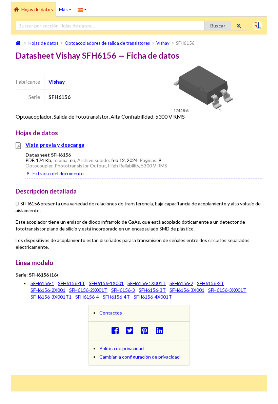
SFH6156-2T (210, 283)
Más (67, 7)
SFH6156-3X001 (187, 290)
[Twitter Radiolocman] (131, 330)
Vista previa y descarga (54, 144)
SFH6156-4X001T (153, 297)
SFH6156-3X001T (227, 290)
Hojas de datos (37, 9)
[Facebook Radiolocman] (116, 330)
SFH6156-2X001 (48, 290)
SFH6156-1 (42, 283)
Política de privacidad (121, 348)
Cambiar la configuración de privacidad (139, 357)
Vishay (56, 82)
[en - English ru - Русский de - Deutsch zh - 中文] (82, 9)
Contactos (110, 313)
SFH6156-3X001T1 (51, 297)
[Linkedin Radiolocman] (161, 330)
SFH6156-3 (123, 290)
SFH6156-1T (71, 283)
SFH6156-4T (116, 297)
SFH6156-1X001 (106, 283)
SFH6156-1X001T (146, 283)
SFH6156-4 (87, 297)
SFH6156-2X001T (88, 290)
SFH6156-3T (152, 290)
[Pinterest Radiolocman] (146, 330)
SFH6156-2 (181, 283)
